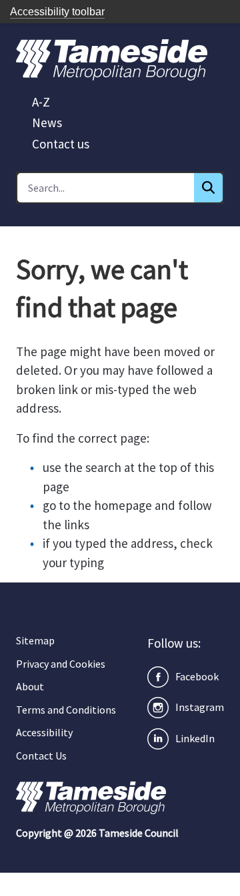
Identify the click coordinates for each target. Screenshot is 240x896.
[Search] (208, 187)
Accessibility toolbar (57, 11)
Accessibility (44, 732)
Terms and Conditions (66, 709)
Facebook (197, 676)
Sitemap (35, 640)
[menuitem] (41, 101)
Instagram (199, 707)
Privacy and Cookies (60, 663)
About (30, 686)
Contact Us (41, 755)
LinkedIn (195, 738)
